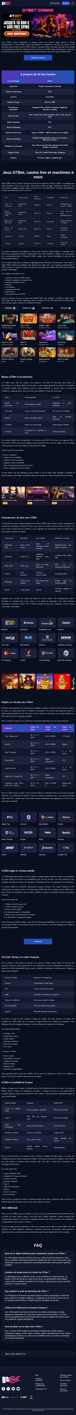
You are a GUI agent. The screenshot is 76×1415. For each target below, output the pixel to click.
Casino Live (27, 308)
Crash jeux (46, 308)
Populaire (8, 308)
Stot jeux (64, 308)
